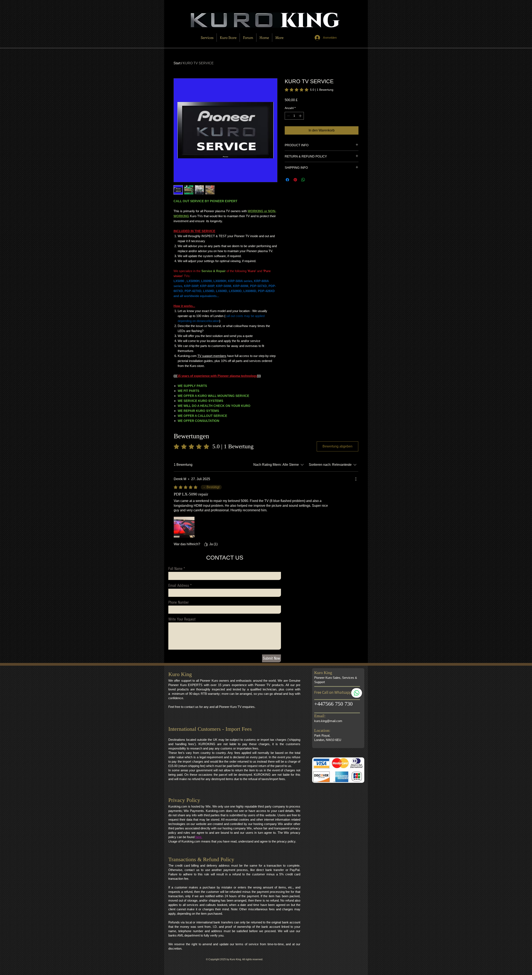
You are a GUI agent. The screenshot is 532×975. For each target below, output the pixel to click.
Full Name (175, 569)
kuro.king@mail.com (328, 721)
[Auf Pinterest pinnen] (295, 179)
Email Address (178, 586)
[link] (309, 90)
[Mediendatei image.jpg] (184, 527)
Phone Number (178, 602)
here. (198, 837)
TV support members (211, 356)
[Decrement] (288, 115)
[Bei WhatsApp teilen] (303, 179)
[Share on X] (311, 179)
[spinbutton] (294, 115)
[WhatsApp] (356, 693)
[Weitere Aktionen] (355, 479)
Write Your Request (182, 619)
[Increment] (300, 115)
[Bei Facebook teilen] (287, 179)
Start (177, 63)
